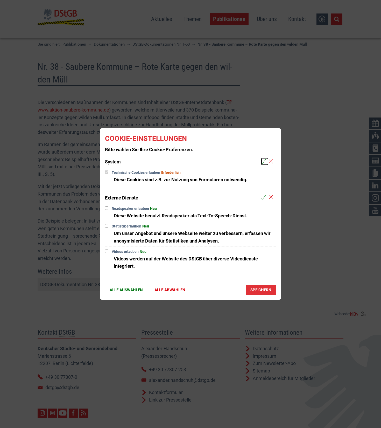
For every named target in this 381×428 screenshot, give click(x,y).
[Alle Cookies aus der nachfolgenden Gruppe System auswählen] (265, 161)
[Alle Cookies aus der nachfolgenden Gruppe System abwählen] (272, 161)
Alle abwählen (169, 290)
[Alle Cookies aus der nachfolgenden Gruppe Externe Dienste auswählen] (265, 197)
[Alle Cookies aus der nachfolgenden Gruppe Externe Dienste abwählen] (272, 197)
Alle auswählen (126, 290)
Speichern (260, 290)
